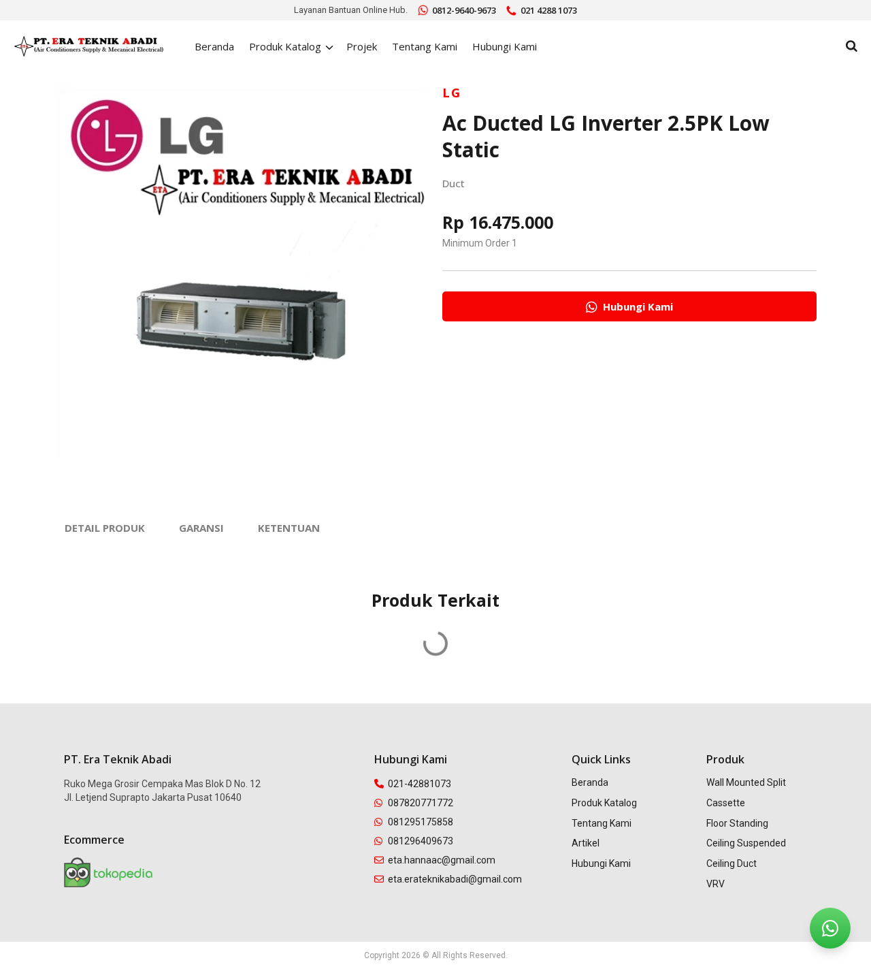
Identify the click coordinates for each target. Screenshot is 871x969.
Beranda (214, 46)
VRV (715, 883)
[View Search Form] (851, 46)
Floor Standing (737, 823)
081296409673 (420, 841)
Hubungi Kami (504, 46)
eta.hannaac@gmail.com (441, 860)
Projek (361, 46)
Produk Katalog (604, 802)
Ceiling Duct (731, 863)
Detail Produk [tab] (105, 528)
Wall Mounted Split (746, 782)
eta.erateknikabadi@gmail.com (455, 879)
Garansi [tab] (201, 528)
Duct (453, 183)
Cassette (725, 802)
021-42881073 (419, 783)
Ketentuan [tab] (289, 528)
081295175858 (420, 821)
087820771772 (420, 802)
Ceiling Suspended (746, 843)
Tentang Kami (424, 46)
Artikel (585, 843)
